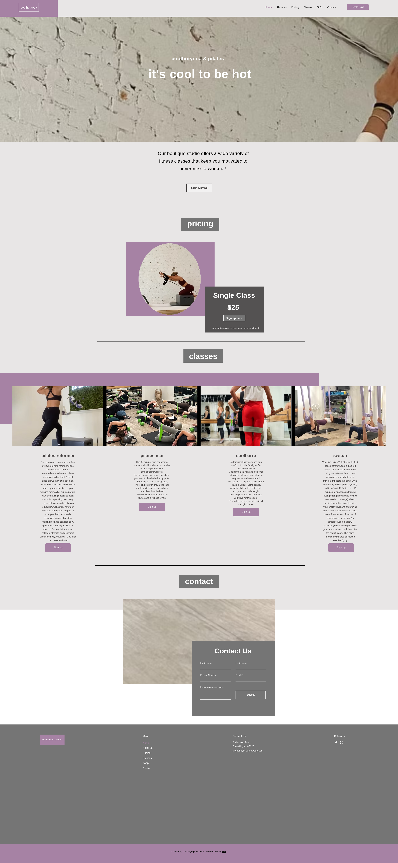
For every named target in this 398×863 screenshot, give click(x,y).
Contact (147, 768)
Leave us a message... (212, 687)
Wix (224, 851)
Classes (147, 758)
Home (146, 742)
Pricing (146, 753)
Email (239, 675)
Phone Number (208, 675)
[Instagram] (341, 742)
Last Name (241, 663)
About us (148, 748)
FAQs (146, 763)
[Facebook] (336, 742)
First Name (206, 663)
